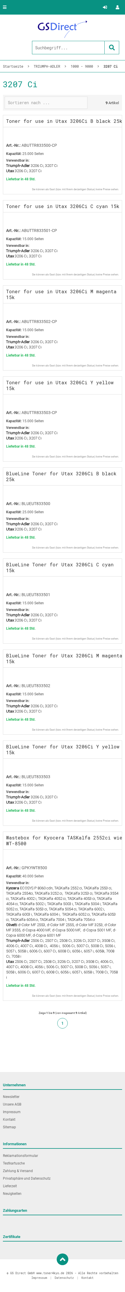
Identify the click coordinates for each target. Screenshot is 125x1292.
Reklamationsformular (20, 1156)
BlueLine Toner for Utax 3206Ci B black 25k (61, 476)
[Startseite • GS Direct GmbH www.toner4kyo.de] (62, 29)
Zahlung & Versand (18, 1171)
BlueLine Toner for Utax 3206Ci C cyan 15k (60, 567)
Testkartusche (14, 1163)
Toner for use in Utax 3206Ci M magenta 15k (61, 294)
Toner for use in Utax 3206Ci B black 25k (64, 121)
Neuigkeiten (12, 1194)
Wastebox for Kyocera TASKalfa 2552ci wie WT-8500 (64, 840)
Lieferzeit (10, 1186)
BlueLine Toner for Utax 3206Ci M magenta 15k (64, 658)
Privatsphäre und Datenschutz (27, 1178)
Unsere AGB (12, 1104)
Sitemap (9, 1127)
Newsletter (11, 1097)
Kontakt (9, 1120)
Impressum (12, 1112)
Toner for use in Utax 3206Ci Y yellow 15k (60, 385)
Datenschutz (64, 1278)
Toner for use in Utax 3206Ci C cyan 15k (62, 206)
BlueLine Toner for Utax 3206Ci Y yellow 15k (62, 749)
